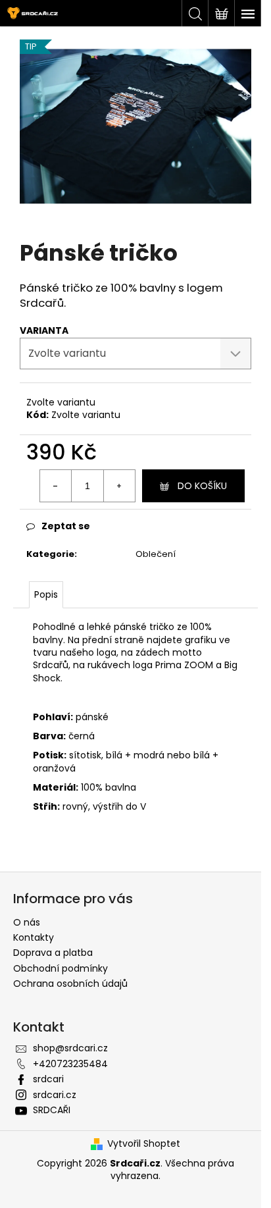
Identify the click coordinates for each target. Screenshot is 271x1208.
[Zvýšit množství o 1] (119, 486)
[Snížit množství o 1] (56, 486)
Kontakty (33, 937)
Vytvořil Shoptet (143, 1144)
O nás (26, 922)
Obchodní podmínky (60, 968)
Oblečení (156, 554)
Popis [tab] (46, 594)
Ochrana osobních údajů (70, 983)
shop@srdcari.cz (70, 1048)
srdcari (48, 1079)
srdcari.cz (54, 1094)
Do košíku (202, 485)
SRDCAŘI (51, 1109)
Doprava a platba (53, 952)
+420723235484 (70, 1063)
